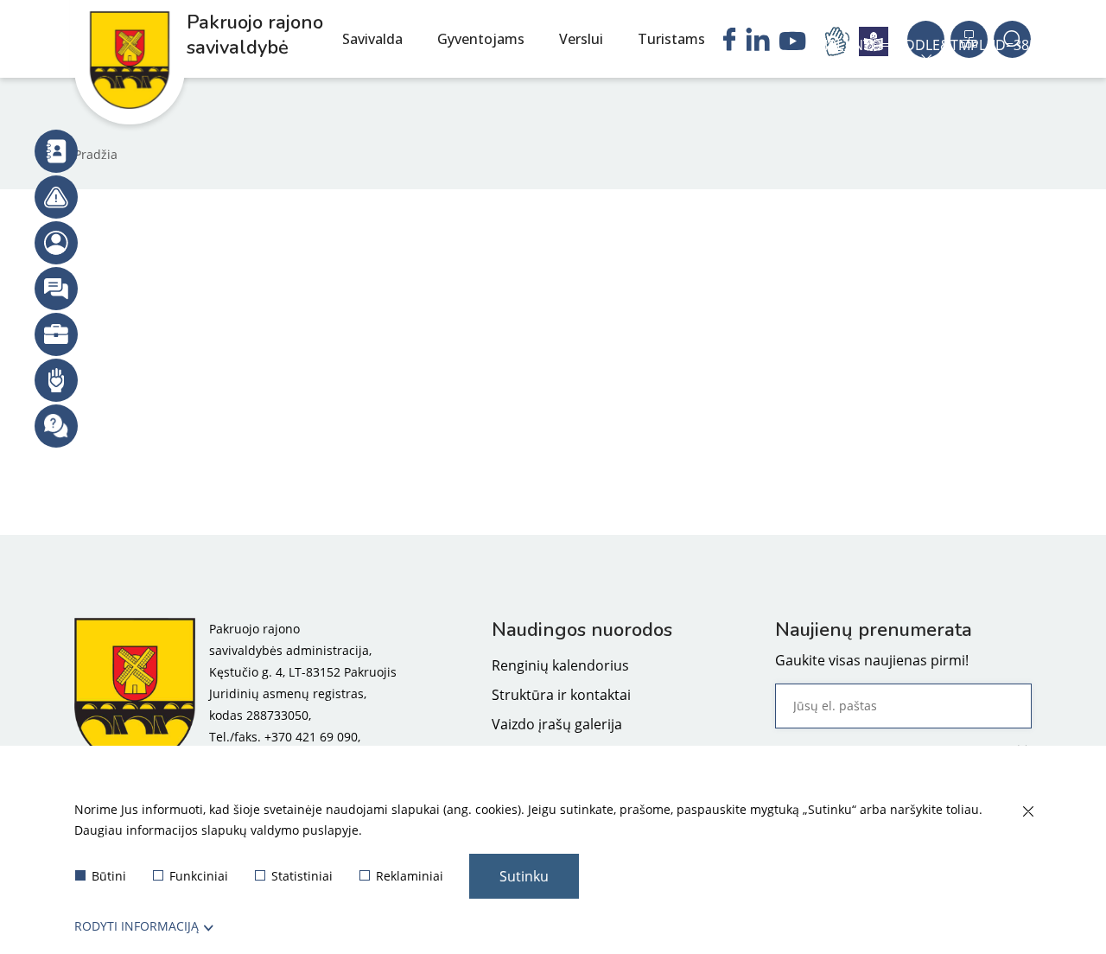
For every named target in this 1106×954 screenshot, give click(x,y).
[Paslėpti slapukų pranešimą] (1027, 812)
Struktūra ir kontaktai (561, 694)
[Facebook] (729, 41)
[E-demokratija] (56, 334)
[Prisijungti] (56, 242)
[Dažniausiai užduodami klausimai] (56, 426)
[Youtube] (792, 43)
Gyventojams (480, 38)
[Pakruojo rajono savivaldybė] (134, 693)
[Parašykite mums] (56, 288)
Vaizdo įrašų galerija (557, 724)
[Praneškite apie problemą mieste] (56, 197)
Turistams (671, 38)
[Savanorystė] (56, 380)
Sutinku (524, 876)
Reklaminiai (409, 876)
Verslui (581, 38)
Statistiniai (302, 876)
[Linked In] (758, 41)
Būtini (109, 876)
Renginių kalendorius (560, 665)
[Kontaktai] (56, 151)
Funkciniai (198, 876)
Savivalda (372, 38)
